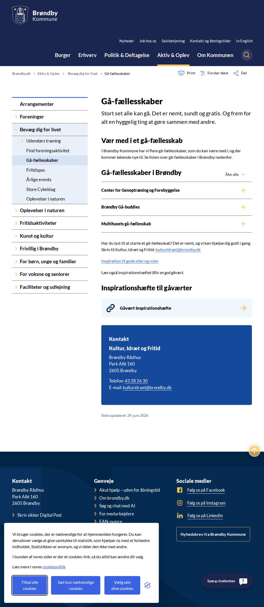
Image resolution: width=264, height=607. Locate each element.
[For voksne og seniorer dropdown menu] (16, 274)
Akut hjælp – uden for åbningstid (129, 490)
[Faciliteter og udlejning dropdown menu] (16, 287)
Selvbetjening (173, 40)
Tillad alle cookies (29, 585)
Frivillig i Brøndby (39, 248)
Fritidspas (35, 170)
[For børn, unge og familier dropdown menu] (16, 261)
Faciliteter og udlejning (45, 287)
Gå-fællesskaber (42, 160)
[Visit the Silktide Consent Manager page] (147, 585)
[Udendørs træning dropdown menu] (22, 141)
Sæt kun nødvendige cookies (76, 585)
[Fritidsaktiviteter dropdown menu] (16, 223)
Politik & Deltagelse (127, 55)
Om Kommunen (215, 55)
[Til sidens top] (254, 451)
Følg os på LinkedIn (205, 515)
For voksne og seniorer (45, 274)
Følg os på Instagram (206, 503)
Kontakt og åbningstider (210, 40)
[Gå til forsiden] (35, 15)
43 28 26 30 (136, 381)
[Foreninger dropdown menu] (16, 116)
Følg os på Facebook (206, 490)
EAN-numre (110, 521)
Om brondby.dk (114, 498)
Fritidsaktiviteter (38, 223)
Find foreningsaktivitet (47, 150)
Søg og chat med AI (117, 505)
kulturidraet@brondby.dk (178, 249)
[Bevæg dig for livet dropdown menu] (16, 129)
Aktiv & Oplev (173, 55)
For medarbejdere (116, 513)
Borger (63, 55)
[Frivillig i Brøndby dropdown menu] (16, 248)
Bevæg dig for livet (40, 129)
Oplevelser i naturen (45, 199)
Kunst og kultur (37, 236)
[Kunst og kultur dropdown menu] (16, 236)
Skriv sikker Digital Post (39, 515)
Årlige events (38, 179)
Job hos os (147, 40)
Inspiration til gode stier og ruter (130, 260)
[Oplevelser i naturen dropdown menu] (16, 210)
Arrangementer (37, 104)
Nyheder (126, 40)
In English (244, 40)
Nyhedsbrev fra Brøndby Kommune (213, 534)
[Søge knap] (247, 55)
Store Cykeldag (40, 189)
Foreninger (32, 116)
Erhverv (87, 55)
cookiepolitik (54, 566)
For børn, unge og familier (48, 261)
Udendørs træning (43, 140)
